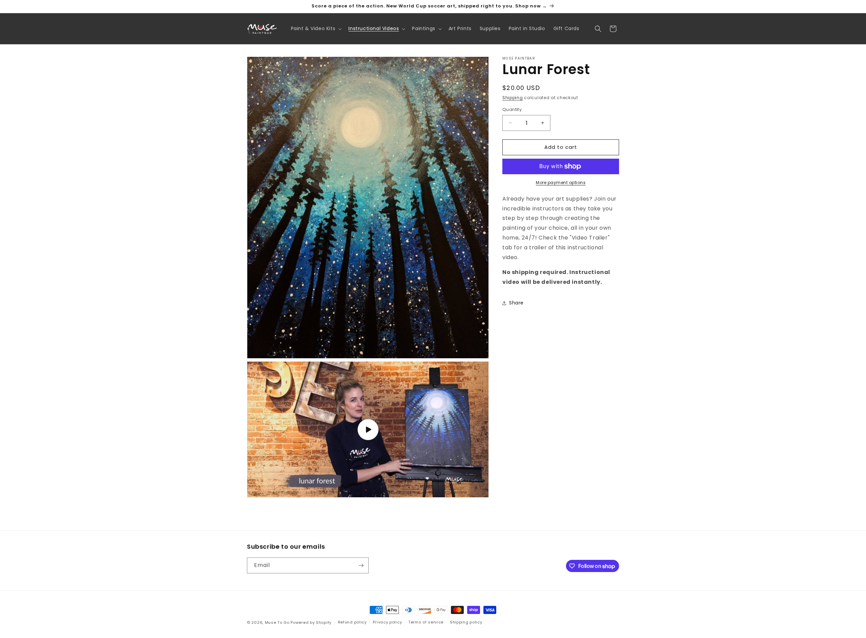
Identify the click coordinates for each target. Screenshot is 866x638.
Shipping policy (466, 622)
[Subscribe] (361, 565)
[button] (316, 28)
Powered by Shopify (311, 622)
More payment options (561, 182)
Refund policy (352, 622)
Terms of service (425, 622)
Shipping (512, 97)
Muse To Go (277, 622)
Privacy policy (387, 622)
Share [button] (516, 302)
